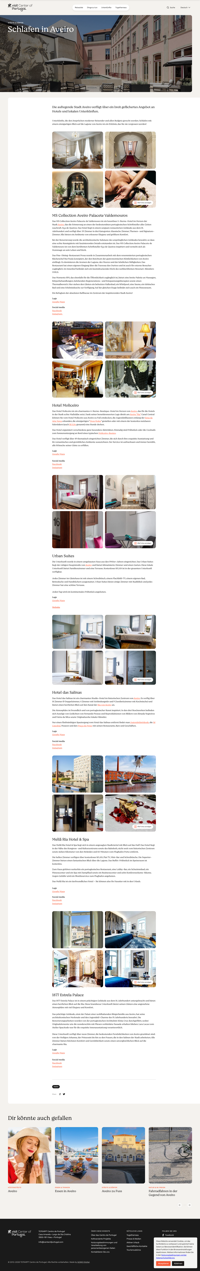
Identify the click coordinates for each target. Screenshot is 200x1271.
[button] (185, 7)
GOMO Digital (83, 1262)
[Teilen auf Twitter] (64, 1094)
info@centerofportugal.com (51, 1242)
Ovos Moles (95, 421)
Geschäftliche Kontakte (137, 1246)
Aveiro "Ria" (135, 414)
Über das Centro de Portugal (103, 1235)
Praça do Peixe (85, 725)
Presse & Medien (134, 1238)
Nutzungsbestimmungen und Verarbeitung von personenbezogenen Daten (104, 1245)
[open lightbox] (77, 150)
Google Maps (58, 301)
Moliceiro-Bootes (107, 433)
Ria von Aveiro (104, 704)
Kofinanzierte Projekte (101, 1238)
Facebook (57, 310)
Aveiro (61, 224)
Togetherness (133, 1235)
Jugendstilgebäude (139, 722)
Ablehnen (178, 1263)
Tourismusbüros (134, 1250)
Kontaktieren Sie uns (100, 1252)
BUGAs (72, 424)
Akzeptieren (163, 1263)
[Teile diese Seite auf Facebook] (60, 1094)
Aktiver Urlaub (133, 1242)
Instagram (57, 313)
